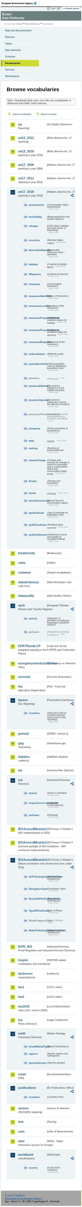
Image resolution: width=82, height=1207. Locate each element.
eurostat (24, 676)
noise (22, 1074)
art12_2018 (26, 151)
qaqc (31, 440)
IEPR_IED (25, 946)
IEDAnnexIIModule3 (32, 842)
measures (34, 284)
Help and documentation (18, 30)
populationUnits (37, 363)
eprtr (21, 605)
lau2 (21, 996)
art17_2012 (26, 178)
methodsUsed (37, 354)
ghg (21, 743)
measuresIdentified (37, 296)
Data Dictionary (32, 24)
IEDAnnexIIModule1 (32, 829)
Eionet (20, 24)
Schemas (10, 56)
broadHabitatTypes (37, 1046)
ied (20, 780)
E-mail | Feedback (15, 1195)
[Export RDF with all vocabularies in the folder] (72, 196)
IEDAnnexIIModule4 (32, 859)
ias (20, 770)
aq (20, 124)
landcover (25, 973)
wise (21, 1141)
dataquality (26, 595)
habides (24, 756)
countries (34, 240)
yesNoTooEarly (37, 524)
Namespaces (12, 76)
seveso (23, 1108)
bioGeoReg (35, 216)
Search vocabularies (21, 114)
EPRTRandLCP (29, 646)
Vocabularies (12, 63)
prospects (34, 428)
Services (10, 69)
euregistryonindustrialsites (32, 663)
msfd (21, 1033)
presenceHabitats (37, 386)
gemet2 (23, 733)
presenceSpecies (37, 400)
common (24, 572)
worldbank (25, 1154)
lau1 (21, 987)
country (33, 1167)
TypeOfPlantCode (37, 910)
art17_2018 (26, 191)
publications (27, 1087)
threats (33, 481)
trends (32, 493)
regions (33, 1053)
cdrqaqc (33, 226)
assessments (36, 204)
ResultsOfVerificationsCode (37, 898)
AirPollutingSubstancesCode (37, 876)
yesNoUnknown (37, 534)
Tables (8, 43)
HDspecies (35, 274)
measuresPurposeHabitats (37, 318)
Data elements (13, 50)
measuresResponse (37, 342)
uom (21, 1131)
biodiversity (26, 553)
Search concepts (49, 114)
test (20, 1121)
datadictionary (28, 582)
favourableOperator (37, 250)
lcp (20, 1020)
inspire (23, 960)
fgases (23, 700)
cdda (21, 562)
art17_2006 (26, 164)
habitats (33, 264)
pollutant (34, 815)
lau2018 (23, 1006)
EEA (20, 3)
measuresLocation (37, 306)
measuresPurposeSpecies (37, 330)
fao (20, 686)
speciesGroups (37, 1062)
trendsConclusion (37, 500)
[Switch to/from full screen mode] (59, 8)
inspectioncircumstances (37, 803)
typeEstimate (36, 512)
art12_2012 (26, 137)
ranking (33, 448)
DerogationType (37, 888)
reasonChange (37, 460)
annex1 (33, 793)
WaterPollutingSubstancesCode (37, 930)
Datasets (10, 37)
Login (53, 8)
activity (33, 618)
